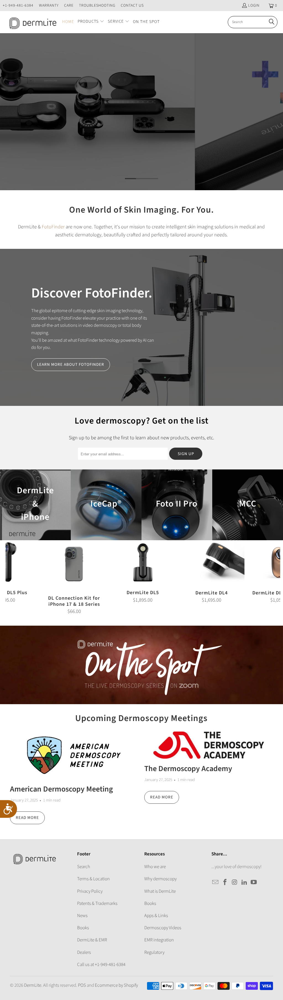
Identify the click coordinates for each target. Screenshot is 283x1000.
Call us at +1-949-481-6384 (101, 964)
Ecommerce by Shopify (116, 985)
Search (83, 866)
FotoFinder (53, 226)
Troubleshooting (97, 5)
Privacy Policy (90, 891)
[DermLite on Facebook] (225, 882)
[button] (91, 22)
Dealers (84, 952)
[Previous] (12, 577)
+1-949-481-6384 (18, 5)
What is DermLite (160, 891)
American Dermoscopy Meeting (61, 789)
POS (82, 985)
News (82, 915)
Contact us (132, 5)
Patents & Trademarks (97, 903)
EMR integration (159, 940)
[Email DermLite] (215, 882)
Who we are (155, 866)
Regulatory (154, 952)
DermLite (32, 985)
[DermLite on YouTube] (254, 882)
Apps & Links (156, 915)
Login (254, 5)
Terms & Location (93, 879)
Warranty (49, 5)
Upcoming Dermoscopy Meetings (141, 718)
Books (83, 928)
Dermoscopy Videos (162, 928)
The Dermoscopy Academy (188, 768)
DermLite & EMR (92, 940)
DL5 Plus (141, 111)
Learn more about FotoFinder (70, 364)
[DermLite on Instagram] (235, 882)
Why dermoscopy (160, 879)
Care (69, 5)
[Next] (274, 577)
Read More (27, 818)
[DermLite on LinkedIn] (244, 882)
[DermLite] (31, 22)
